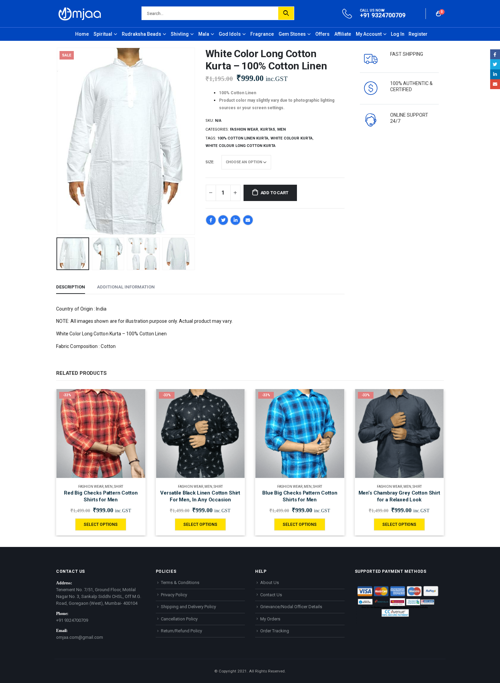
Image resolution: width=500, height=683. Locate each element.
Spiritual (103, 34)
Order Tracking (274, 630)
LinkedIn (235, 220)
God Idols (230, 34)
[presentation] (58, 141)
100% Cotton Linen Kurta (242, 138)
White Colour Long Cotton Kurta (240, 146)
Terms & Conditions (180, 582)
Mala (203, 34)
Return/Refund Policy (181, 630)
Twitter (223, 220)
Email (248, 220)
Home (82, 34)
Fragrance (262, 34)
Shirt (118, 486)
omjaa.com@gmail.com (79, 637)
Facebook (210, 220)
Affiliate (342, 34)
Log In (397, 34)
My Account (369, 34)
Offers (322, 34)
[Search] (286, 13)
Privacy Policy (174, 594)
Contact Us (271, 594)
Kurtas (267, 129)
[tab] (200, 346)
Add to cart (274, 192)
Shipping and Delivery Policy (188, 606)
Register (418, 34)
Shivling (180, 34)
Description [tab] (70, 286)
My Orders (270, 618)
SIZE (209, 162)
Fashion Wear (244, 129)
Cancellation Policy (179, 618)
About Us (269, 582)
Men (281, 129)
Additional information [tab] (126, 286)
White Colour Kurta (291, 138)
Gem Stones (292, 34)
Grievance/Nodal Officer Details (291, 606)
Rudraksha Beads (141, 34)
